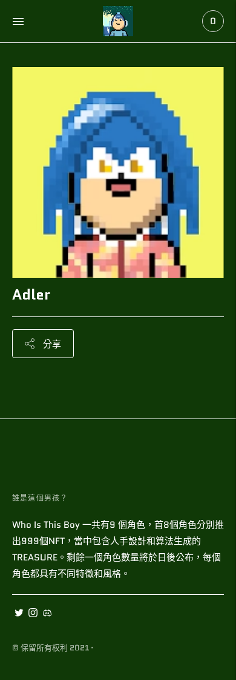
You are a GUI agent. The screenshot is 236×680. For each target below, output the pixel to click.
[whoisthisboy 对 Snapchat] (46, 614)
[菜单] (18, 21)
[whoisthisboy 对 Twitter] (19, 614)
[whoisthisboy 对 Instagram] (33, 614)
